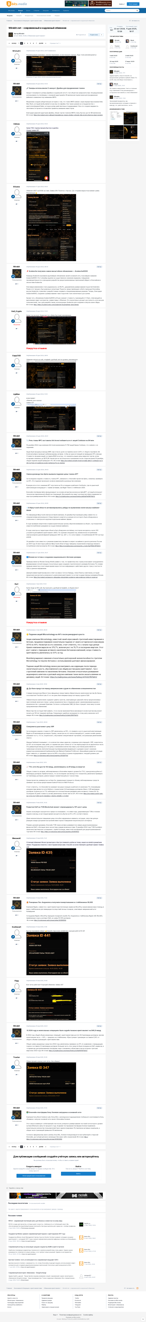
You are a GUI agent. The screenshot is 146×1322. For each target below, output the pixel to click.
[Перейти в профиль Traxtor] (16, 1064)
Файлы (44, 1305)
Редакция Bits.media (114, 1302)
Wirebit (21, 33)
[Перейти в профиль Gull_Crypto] (16, 318)
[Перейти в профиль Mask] (127, 41)
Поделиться (81, 35)
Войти (121, 4)
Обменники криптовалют (36, 36)
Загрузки (46, 10)
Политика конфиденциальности (70, 1315)
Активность (56, 10)
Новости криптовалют (28, 1241)
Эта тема (129, 10)
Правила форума (47, 1298)
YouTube (77, 1307)
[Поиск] (137, 10)
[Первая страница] (9, 43)
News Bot (87, 1236)
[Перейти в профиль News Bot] (81, 1237)
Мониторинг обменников (15, 1300)
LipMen (16, 394)
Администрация (47, 1300)
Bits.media (11, 10)
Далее (41, 43)
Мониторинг (25, 1280)
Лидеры (57, 15)
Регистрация (133, 4)
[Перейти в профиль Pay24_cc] (81, 1224)
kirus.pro (16, 51)
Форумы (10, 15)
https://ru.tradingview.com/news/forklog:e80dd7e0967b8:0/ (75, 496)
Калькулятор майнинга (15, 1305)
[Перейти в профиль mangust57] (81, 1276)
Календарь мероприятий (15, 1302)
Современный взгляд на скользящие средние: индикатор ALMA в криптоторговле (36, 1247)
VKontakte (78, 1302)
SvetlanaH (16, 927)
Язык (55, 1315)
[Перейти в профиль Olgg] (16, 987)
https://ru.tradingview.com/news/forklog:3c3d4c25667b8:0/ (58, 715)
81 (17, 101)
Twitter (77, 1298)
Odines (16, 124)
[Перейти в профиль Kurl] (16, 591)
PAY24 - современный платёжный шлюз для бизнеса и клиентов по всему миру (35, 1221)
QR (88, 1319)
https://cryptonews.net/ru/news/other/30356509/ (50, 920)
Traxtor (16, 1057)
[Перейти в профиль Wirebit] (11, 35)
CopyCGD (16, 356)
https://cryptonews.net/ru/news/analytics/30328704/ (51, 755)
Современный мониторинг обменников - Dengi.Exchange (27, 1273)
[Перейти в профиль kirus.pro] (16, 57)
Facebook (78, 1300)
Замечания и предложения (50, 1307)
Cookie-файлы (88, 1315)
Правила (66, 10)
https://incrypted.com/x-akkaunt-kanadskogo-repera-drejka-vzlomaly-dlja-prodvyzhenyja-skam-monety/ (68, 115)
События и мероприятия (116, 1307)
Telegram (78, 1305)
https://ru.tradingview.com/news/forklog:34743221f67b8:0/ (73, 677)
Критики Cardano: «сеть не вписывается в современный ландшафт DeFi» (33, 1260)
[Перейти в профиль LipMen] (16, 401)
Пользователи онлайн (44, 15)
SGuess (16, 187)
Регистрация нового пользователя (34, 1176)
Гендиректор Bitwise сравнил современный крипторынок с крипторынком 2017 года (37, 1234)
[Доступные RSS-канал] (137, 1288)
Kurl (16, 584)
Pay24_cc (87, 1223)
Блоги (28, 10)
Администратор (113, 1298)
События (36, 10)
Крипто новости (13, 1298)
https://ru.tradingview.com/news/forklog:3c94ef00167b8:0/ (68, 1050)
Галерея (18, 15)
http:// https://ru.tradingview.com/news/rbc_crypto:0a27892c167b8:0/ (77, 546)
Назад (14, 43)
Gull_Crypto (16, 311)
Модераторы (29, 15)
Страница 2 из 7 (55, 43)
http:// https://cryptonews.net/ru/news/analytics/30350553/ (60, 831)
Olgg (16, 981)
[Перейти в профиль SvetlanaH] (16, 933)
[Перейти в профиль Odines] (16, 130)
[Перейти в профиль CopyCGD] (16, 362)
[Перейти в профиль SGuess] (16, 193)
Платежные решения (27, 1228)
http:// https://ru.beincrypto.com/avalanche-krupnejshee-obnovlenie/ (56, 304)
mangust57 (87, 1275)
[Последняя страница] (45, 43)
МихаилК (16, 838)
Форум (20, 10)
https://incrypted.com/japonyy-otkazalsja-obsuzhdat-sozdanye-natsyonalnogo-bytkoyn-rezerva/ (65, 577)
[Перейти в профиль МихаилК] (16, 845)
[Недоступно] (51, 603)
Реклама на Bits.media (115, 1300)
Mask (132, 40)
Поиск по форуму (47, 1302)
